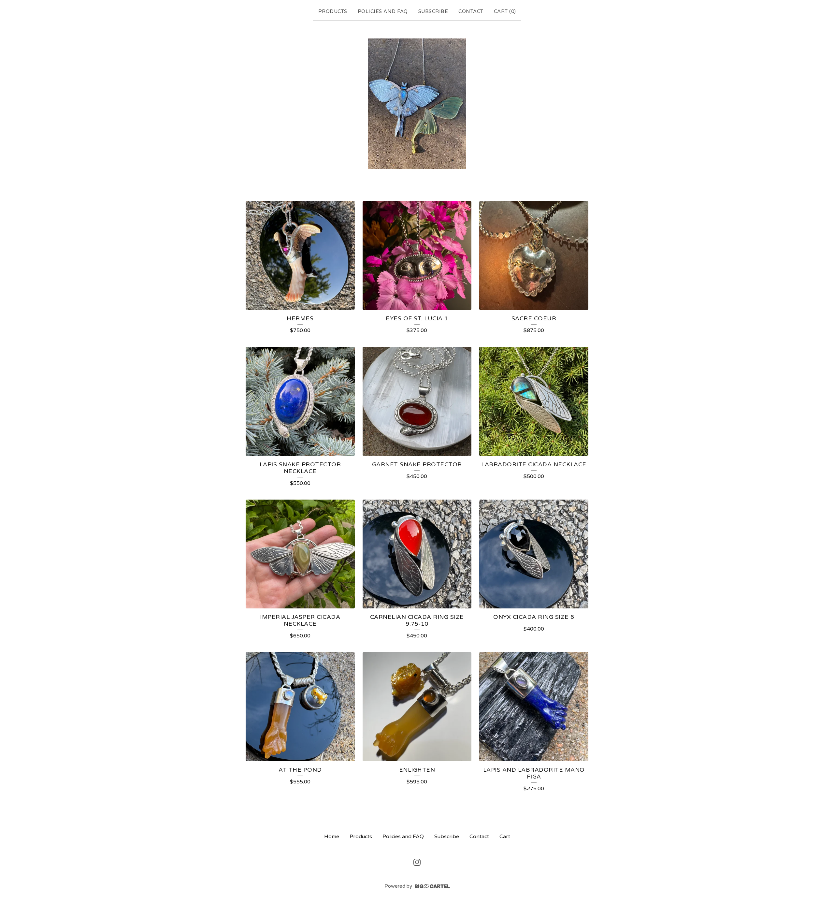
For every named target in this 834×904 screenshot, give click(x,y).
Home (331, 836)
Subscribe (433, 11)
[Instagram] (417, 862)
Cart (504, 836)
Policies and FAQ (383, 11)
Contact (470, 11)
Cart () (505, 11)
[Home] (417, 103)
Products (332, 11)
